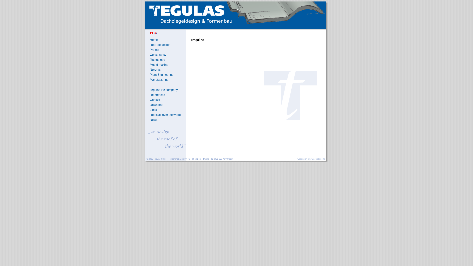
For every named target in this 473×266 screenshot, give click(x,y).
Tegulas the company (164, 89)
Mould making (159, 64)
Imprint (230, 159)
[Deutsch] (151, 33)
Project (154, 49)
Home (154, 39)
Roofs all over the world (165, 114)
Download (156, 104)
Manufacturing (159, 79)
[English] (155, 33)
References (157, 94)
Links (153, 109)
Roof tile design (160, 44)
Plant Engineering (161, 74)
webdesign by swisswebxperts (311, 159)
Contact (155, 99)
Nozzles (155, 69)
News (153, 119)
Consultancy (158, 54)
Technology (157, 59)
